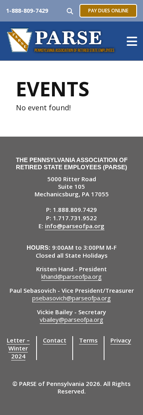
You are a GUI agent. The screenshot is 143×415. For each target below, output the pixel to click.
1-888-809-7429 (27, 10)
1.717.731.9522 (75, 218)
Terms (88, 340)
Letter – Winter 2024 (18, 348)
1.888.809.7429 (75, 209)
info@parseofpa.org (74, 226)
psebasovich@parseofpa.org (71, 298)
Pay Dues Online (108, 10)
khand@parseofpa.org (71, 276)
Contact (54, 340)
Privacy (120, 340)
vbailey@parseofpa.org (71, 319)
